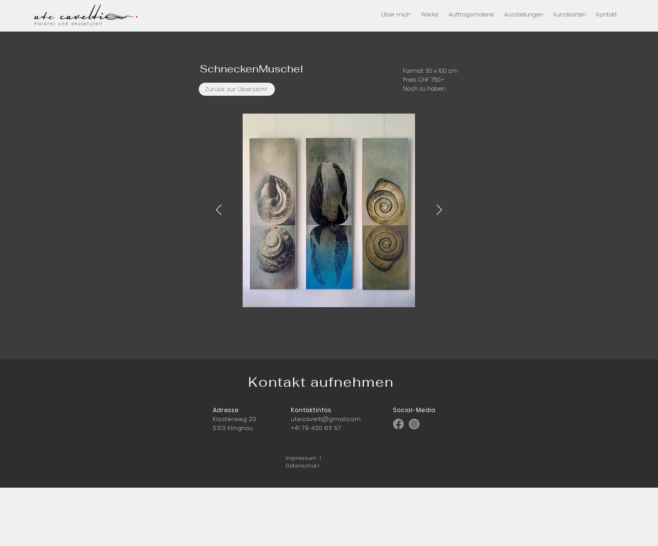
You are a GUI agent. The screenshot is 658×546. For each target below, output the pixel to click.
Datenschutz (303, 465)
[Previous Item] (218, 210)
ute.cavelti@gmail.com (326, 419)
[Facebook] (398, 424)
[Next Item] (439, 210)
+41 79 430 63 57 (316, 428)
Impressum (301, 458)
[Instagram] (414, 424)
